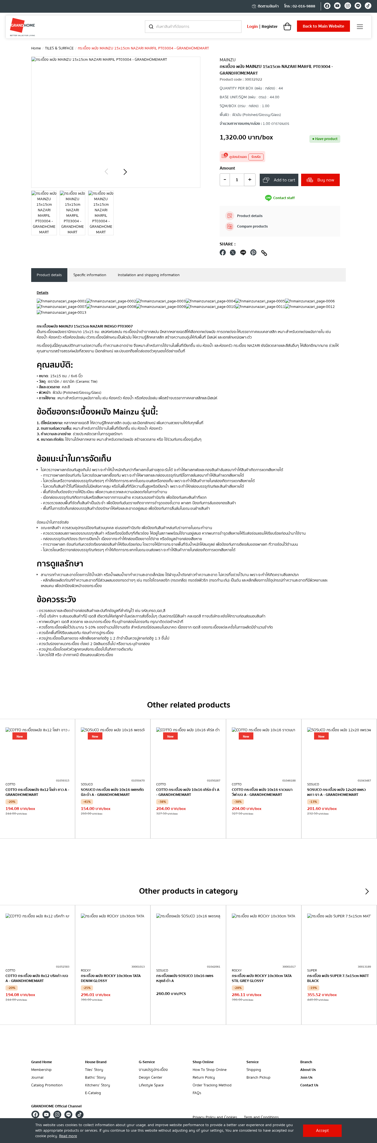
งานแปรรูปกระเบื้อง (153, 1070)
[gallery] (44, 213)
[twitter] (233, 253)
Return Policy (204, 1078)
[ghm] (22, 27)
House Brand (96, 1062)
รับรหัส (256, 157)
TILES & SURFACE (59, 48)
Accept (322, 1130)
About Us (308, 1070)
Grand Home (41, 1062)
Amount (227, 168)
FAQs (197, 1093)
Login (252, 26)
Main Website (323, 26)
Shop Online (203, 1062)
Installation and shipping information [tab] (149, 275)
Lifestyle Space (151, 1085)
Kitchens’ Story (97, 1085)
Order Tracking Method (212, 1085)
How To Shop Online (210, 1070)
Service (252, 1062)
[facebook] (327, 6)
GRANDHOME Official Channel (56, 1106)
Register (270, 26)
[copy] (264, 253)
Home (36, 48)
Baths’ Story (95, 1078)
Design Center (150, 1078)
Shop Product (38, 827)
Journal (37, 1078)
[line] (357, 6)
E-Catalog (93, 1093)
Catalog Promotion (47, 1085)
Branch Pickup (258, 1078)
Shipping (253, 1070)
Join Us (306, 1078)
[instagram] (347, 6)
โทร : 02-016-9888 (299, 6)
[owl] (106, 171)
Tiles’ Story (94, 1070)
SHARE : (228, 244)
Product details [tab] (49, 275)
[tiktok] (368, 6)
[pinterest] (253, 253)
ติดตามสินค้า (268, 6)
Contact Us (309, 1085)
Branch (306, 1062)
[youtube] (337, 6)
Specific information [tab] (89, 275)
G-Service (147, 1062)
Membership (41, 1070)
